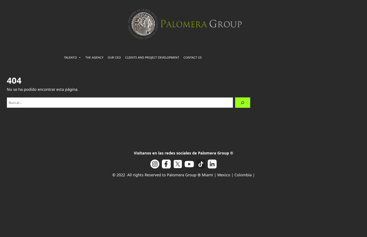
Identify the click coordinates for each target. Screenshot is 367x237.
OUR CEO (114, 57)
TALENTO (70, 57)
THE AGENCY (94, 57)
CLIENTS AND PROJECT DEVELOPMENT (152, 57)
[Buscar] (242, 102)
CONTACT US (193, 57)
